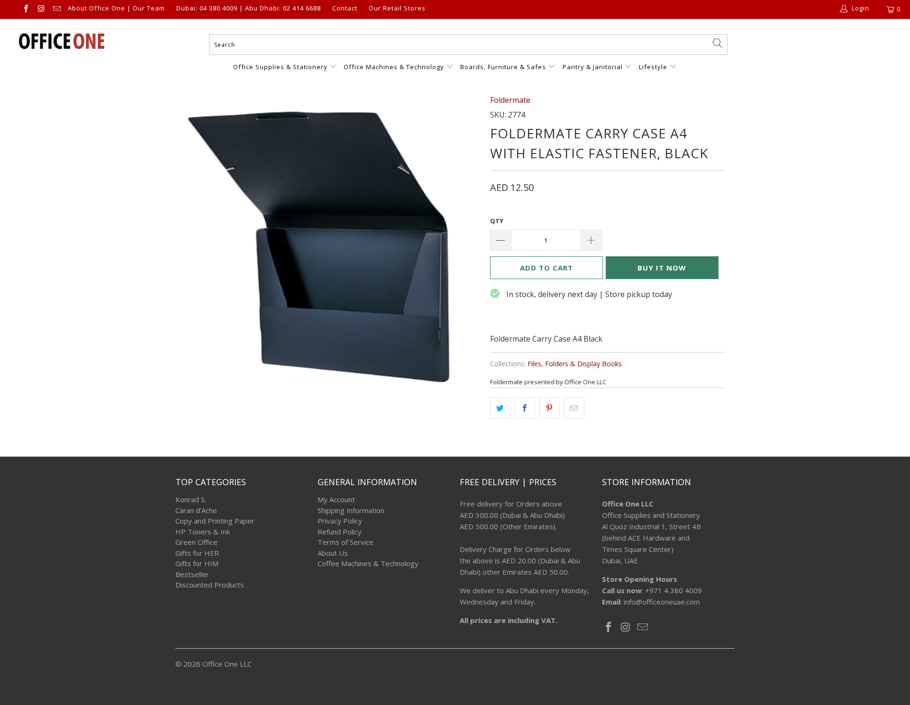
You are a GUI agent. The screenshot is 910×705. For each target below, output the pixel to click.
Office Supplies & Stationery (281, 67)
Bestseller (192, 574)
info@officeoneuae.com (662, 601)
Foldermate (510, 100)
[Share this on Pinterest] (549, 408)
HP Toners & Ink (202, 531)
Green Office (196, 542)
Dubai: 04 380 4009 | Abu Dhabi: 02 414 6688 (248, 8)
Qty (496, 221)
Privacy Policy (340, 520)
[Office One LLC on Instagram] (40, 9)
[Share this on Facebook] (525, 408)
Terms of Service (345, 542)
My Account (336, 499)
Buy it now (661, 267)
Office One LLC (227, 664)
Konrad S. (190, 499)
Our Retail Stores (397, 8)
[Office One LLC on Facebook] (25, 9)
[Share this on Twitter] (500, 408)
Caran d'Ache (196, 510)
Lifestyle (653, 67)
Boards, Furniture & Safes (503, 67)
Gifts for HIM (196, 563)
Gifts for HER (197, 553)
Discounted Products (209, 584)
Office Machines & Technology (394, 67)
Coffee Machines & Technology (368, 563)
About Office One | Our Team (116, 8)
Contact (344, 8)
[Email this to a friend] (574, 408)
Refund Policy (340, 531)
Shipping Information (351, 510)
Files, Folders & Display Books (575, 363)
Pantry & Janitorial (594, 67)
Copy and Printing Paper (215, 520)
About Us (333, 553)
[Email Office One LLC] (56, 9)
